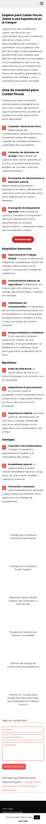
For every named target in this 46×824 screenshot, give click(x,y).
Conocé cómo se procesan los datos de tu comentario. (21, 786)
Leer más (23, 821)
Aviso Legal (8, 808)
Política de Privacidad (12, 812)
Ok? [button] (36, 817)
